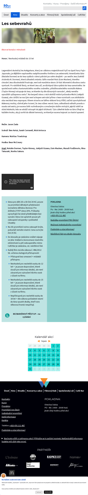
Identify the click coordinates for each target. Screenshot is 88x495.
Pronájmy (6, 406)
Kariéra (5, 420)
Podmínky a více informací (62, 229)
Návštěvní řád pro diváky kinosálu (66, 233)
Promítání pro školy (11, 409)
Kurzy (4, 402)
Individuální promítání (12, 413)
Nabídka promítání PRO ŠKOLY (65, 220)
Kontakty (6, 399)
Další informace (9, 416)
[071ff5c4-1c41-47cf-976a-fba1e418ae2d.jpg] (44, 35)
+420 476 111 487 (58, 215)
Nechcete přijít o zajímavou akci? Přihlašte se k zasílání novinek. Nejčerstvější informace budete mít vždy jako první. (42, 440)
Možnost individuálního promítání (66, 224)
